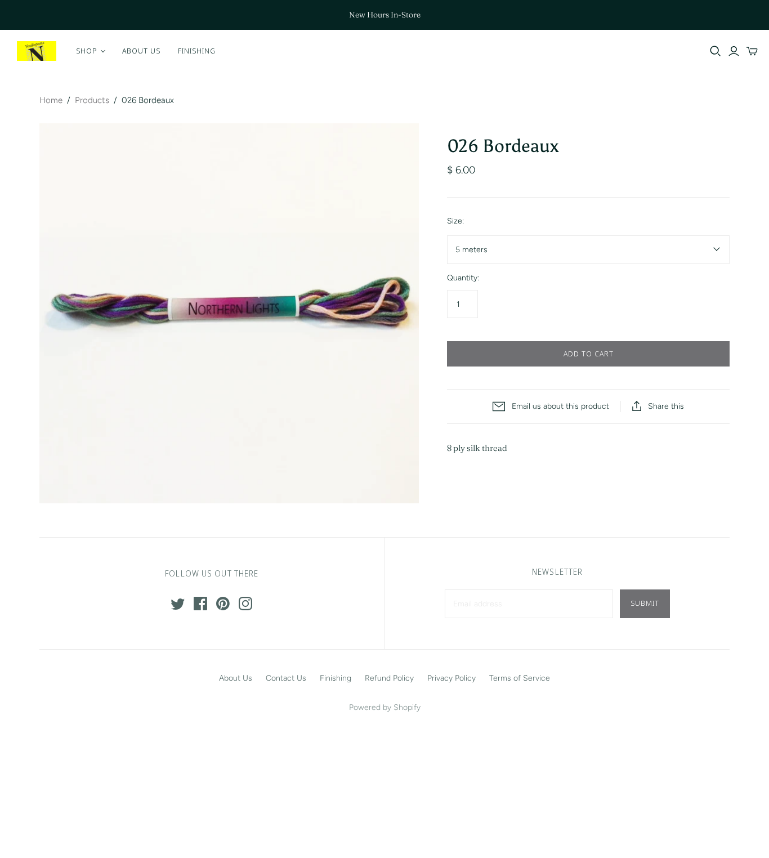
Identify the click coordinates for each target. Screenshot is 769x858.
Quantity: (463, 278)
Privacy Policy (451, 678)
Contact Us (286, 678)
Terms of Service (519, 678)
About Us (141, 51)
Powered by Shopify (385, 707)
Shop (86, 51)
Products (92, 100)
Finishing (197, 51)
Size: (455, 221)
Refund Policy (389, 678)
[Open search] (715, 51)
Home (50, 100)
